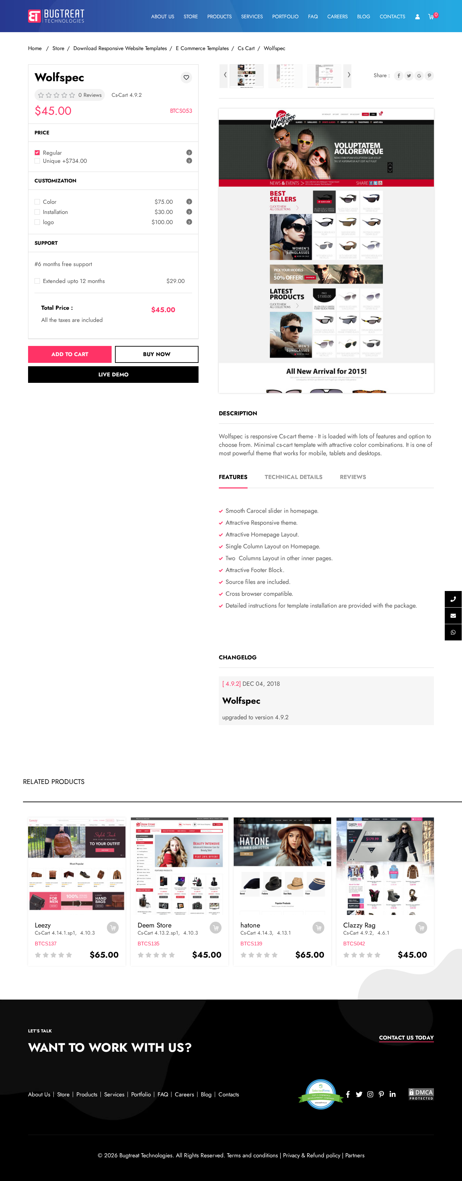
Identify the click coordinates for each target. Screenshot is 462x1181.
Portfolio (285, 16)
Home (35, 48)
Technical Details (294, 477)
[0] (431, 16)
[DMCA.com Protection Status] (421, 1093)
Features (233, 477)
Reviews (353, 477)
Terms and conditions (252, 1155)
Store (191, 16)
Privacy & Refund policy (311, 1155)
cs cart (246, 48)
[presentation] (224, 76)
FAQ (313, 16)
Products (219, 16)
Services (252, 16)
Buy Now (156, 354)
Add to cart (69, 354)
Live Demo (113, 374)
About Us (162, 16)
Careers (337, 16)
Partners (355, 1155)
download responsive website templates (120, 48)
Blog (363, 16)
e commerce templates (202, 48)
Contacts (392, 16)
